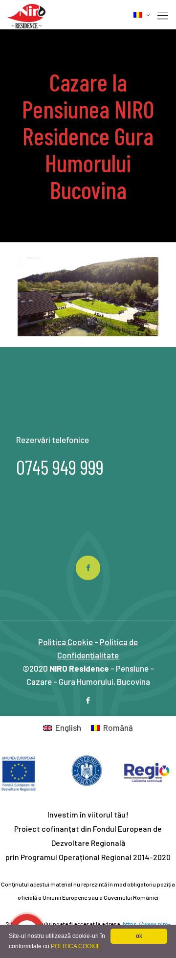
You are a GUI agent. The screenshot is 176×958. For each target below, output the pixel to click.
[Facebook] (88, 700)
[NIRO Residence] (26, 14)
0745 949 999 (60, 467)
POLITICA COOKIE (76, 946)
